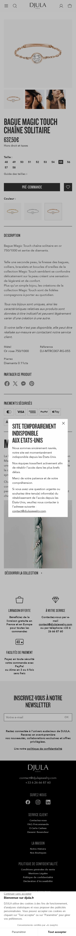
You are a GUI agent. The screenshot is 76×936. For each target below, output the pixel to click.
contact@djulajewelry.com (29, 511)
